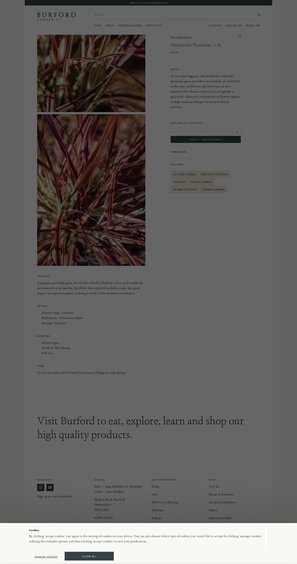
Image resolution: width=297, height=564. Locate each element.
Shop (97, 25)
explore (142, 420)
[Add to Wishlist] (240, 36)
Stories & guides (130, 25)
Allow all (89, 556)
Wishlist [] (234, 25)
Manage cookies (46, 556)
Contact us (154, 25)
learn (174, 420)
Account (215, 25)
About (110, 25)
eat (115, 420)
